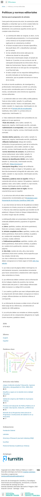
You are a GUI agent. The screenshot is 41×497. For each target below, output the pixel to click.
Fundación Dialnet (9, 430)
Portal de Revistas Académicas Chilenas (16, 446)
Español (5, 341)
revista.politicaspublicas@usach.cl (12, 476)
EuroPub (6, 442)
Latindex (6, 434)
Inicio (3, 6)
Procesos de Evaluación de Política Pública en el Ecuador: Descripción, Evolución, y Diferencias (19, 407)
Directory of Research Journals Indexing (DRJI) (18, 438)
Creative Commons (29, 472)
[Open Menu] (2, 2)
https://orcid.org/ (16, 164)
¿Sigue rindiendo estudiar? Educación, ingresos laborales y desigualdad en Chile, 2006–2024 (19, 386)
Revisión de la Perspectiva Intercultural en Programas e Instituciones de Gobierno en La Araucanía (18, 414)
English (5, 338)
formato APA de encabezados (22, 108)
